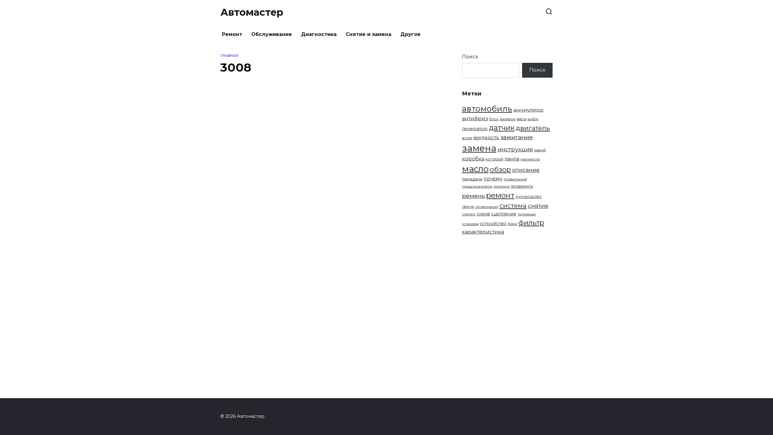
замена (479, 148)
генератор (475, 128)
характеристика (483, 232)
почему (492, 179)
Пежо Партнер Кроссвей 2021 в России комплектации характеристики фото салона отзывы (385, 130)
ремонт (500, 195)
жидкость (486, 137)
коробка (473, 159)
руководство (529, 196)
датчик (502, 127)
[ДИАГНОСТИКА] (271, 179)
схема (483, 214)
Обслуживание (271, 34)
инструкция (515, 149)
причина (501, 186)
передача (472, 178)
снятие (538, 205)
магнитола (530, 159)
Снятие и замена (368, 34)
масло (475, 169)
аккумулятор (528, 110)
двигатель (533, 128)
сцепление (503, 214)
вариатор (507, 119)
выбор (533, 119)
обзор (500, 169)
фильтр (531, 222)
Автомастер (251, 12)
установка (470, 224)
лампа (512, 159)
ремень (473, 195)
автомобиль (487, 108)
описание (526, 170)
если (467, 137)
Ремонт (232, 34)
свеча (468, 206)
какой (540, 149)
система (513, 205)
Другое (410, 34)
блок (494, 119)
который (494, 159)
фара (512, 224)
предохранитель (477, 186)
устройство (493, 223)
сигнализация (486, 207)
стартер (468, 214)
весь (521, 118)
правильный (515, 179)
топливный (527, 214)
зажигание (516, 137)
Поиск (470, 57)
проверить (522, 186)
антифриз (475, 118)
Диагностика (319, 34)
